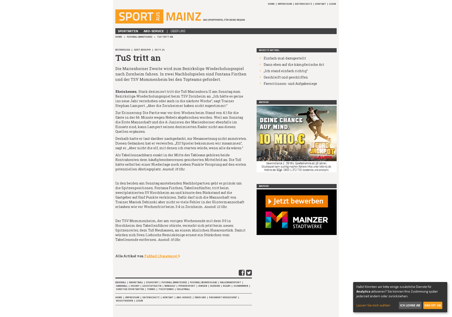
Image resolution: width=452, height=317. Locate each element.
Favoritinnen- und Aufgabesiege (290, 83)
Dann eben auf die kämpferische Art (294, 64)
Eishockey (152, 282)
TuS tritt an (165, 37)
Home (271, 4)
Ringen (202, 286)
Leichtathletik (151, 286)
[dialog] (400, 297)
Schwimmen (241, 286)
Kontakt (320, 4)
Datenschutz (303, 4)
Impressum (285, 4)
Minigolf (170, 286)
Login (332, 4)
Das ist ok (432, 305)
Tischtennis (166, 289)
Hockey (135, 286)
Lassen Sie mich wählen (373, 305)
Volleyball (183, 289)
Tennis (151, 289)
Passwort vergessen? (223, 297)
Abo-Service (154, 30)
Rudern (215, 286)
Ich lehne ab (410, 305)
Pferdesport (186, 286)
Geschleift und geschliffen (286, 77)
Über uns (178, 30)
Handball (122, 286)
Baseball (120, 282)
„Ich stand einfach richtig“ (286, 71)
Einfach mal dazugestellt (285, 58)
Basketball (136, 282)
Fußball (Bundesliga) (203, 282)
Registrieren (124, 300)
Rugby (226, 286)
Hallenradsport (230, 282)
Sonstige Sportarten (130, 289)
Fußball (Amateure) (140, 37)
